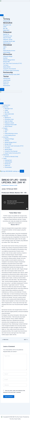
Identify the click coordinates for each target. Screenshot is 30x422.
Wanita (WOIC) (8, 149)
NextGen (7, 140)
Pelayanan (5, 115)
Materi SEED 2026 (9, 114)
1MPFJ (6, 130)
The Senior (7, 147)
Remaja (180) (8, 144)
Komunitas (5, 137)
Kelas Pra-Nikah (9, 121)
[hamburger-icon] (1, 15)
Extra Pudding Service (10, 135)
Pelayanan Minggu (9, 139)
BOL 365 (7, 112)
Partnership (6, 154)
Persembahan (8, 167)
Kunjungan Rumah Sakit (11, 124)
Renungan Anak (9, 108)
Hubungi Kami (8, 160)
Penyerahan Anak (9, 119)
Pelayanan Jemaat (9, 123)
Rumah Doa (7, 163)
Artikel (6, 110)
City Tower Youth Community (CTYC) (14, 146)
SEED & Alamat (8, 126)
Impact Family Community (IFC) (13, 153)
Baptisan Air (8, 117)
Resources (5, 107)
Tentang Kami (6, 105)
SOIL (6, 131)
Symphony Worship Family (11, 156)
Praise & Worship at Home (11, 133)
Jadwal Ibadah (8, 162)
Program (5, 128)
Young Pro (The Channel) (11, 151)
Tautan (5, 158)
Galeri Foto (7, 165)
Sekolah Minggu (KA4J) (10, 142)
